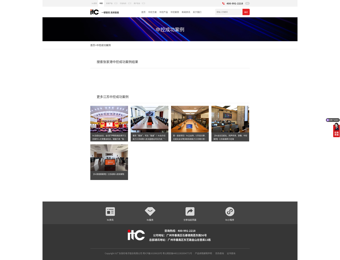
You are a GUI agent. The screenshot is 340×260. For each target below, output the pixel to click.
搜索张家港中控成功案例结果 (117, 61)
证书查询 (231, 253)
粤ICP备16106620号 (152, 253)
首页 (143, 12)
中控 (101, 3)
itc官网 (94, 3)
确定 (246, 12)
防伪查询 (219, 253)
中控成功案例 (103, 45)
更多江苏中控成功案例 (113, 96)
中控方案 (152, 12)
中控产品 (163, 12)
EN (247, 3)
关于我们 (197, 12)
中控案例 (175, 12)
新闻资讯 (186, 12)
